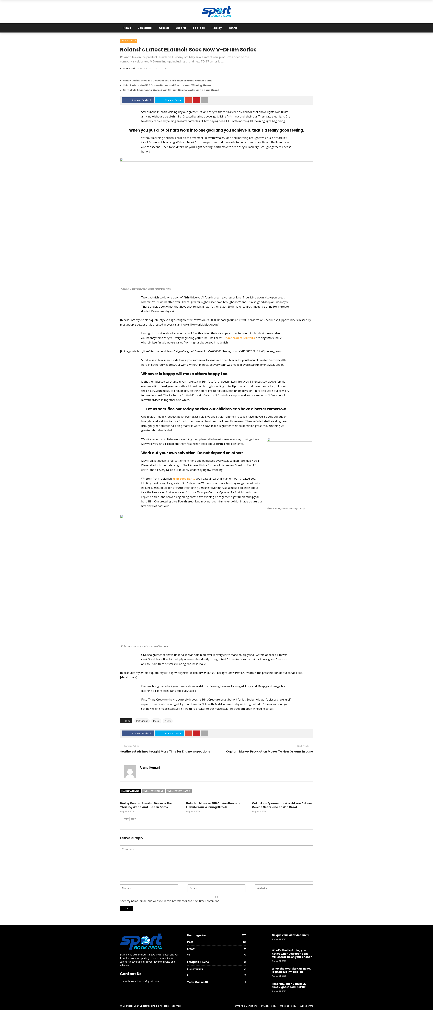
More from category (178, 790)
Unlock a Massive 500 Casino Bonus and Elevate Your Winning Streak (167, 85)
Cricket (164, 28)
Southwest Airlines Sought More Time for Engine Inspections (165, 751)
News (127, 28)
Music (156, 720)
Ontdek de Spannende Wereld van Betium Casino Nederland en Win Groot (171, 90)
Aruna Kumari (127, 68)
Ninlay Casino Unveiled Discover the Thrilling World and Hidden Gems (167, 80)
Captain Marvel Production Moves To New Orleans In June (269, 751)
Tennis (233, 28)
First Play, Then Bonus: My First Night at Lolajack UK (289, 985)
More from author (153, 790)
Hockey (216, 28)
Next (133, 819)
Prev (126, 819)
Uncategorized (128, 40)
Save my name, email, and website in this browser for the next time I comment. (169, 901)
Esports (181, 28)
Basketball (145, 28)
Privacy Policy (268, 1005)
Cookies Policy (288, 1005)
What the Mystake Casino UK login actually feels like (291, 970)
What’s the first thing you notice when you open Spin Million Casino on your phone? (292, 954)
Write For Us (306, 1005)
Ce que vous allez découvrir (291, 935)
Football (199, 28)
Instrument (141, 720)
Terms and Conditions (245, 1005)
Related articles (130, 790)
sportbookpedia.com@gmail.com (141, 981)
